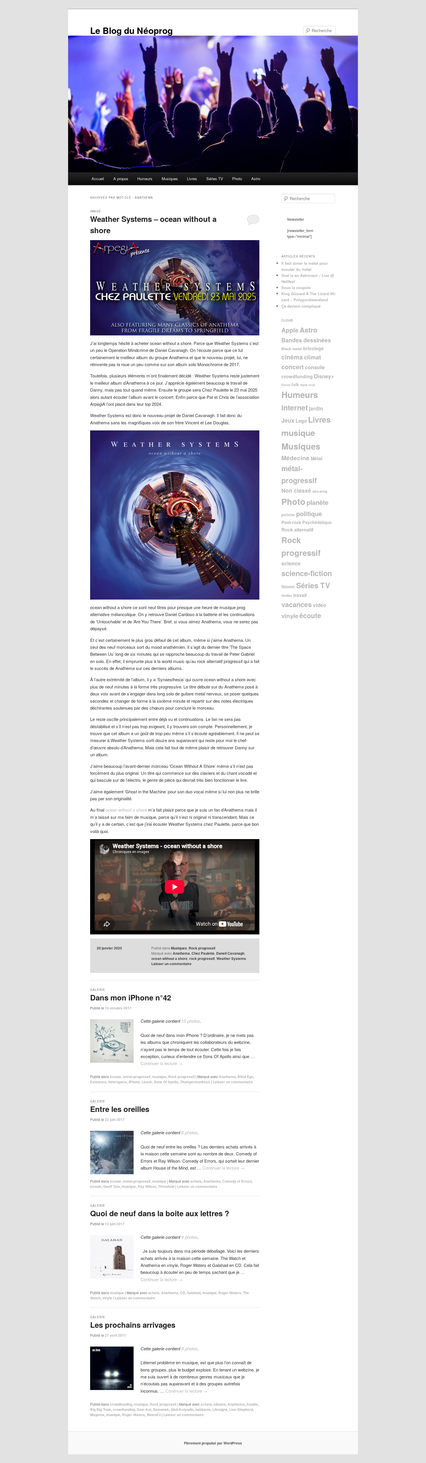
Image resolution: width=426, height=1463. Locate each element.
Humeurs (144, 178)
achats (196, 1181)
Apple (289, 330)
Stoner (288, 586)
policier (288, 514)
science (291, 563)
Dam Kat (144, 1409)
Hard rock (307, 385)
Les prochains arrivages (132, 1324)
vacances (296, 604)
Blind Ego (245, 1076)
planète (317, 502)
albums (220, 1404)
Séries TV (214, 178)
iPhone (134, 1081)
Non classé (296, 490)
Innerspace (117, 1081)
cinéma (292, 356)
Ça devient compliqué (301, 306)
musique (159, 1076)
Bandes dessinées (306, 340)
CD (182, 1292)
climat (312, 357)
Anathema (181, 953)
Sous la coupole (296, 287)
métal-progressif (136, 1076)
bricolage (313, 348)
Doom (285, 385)
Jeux (287, 420)
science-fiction (306, 573)
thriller (286, 595)
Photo (237, 178)
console (315, 367)
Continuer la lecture (162, 1063)
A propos (120, 178)
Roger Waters (229, 1292)
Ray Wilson (147, 1186)
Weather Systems (231, 958)
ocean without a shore (126, 810)
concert (292, 366)
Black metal (291, 348)
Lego (301, 420)
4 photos (189, 1237)
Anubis (252, 1404)
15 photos (190, 1021)
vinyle (107, 1298)
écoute (115, 1076)
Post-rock (291, 522)
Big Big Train (100, 1409)
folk (295, 384)
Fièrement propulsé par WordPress (213, 1443)
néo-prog (319, 491)
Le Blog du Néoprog (131, 30)
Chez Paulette (203, 953)
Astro (255, 178)
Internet (294, 407)
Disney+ (324, 376)
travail (300, 595)
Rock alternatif (297, 529)
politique (309, 513)
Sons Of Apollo (166, 1081)
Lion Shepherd (241, 1409)
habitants (203, 1409)
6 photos (189, 1132)
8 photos (189, 1348)
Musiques (170, 178)
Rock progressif (202, 948)
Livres (192, 178)
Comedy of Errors (237, 1181)
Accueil (98, 178)
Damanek (161, 1409)
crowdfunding (121, 1404)
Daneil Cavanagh (230, 953)
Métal (316, 458)
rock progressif (202, 958)
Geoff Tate (111, 1186)
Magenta (97, 1414)
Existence (98, 1081)
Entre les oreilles (119, 1109)
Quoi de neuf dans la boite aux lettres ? (159, 1213)
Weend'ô (154, 1414)
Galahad (194, 1292)
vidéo (319, 605)
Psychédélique (317, 522)
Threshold (166, 1186)
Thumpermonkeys (195, 1081)
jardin (316, 408)
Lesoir (147, 1081)
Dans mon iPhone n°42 (130, 997)
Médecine (295, 458)
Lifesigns (219, 1409)
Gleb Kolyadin (182, 1409)
